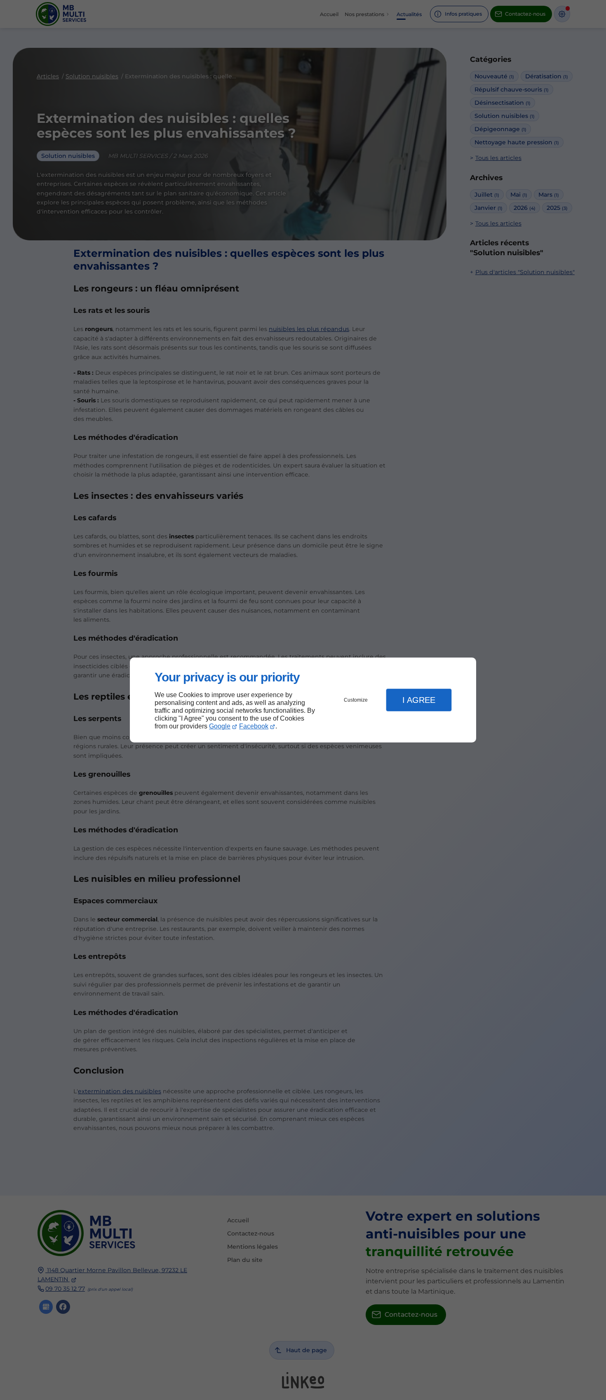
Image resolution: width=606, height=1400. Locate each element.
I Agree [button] (418, 700)
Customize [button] (356, 700)
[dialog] (303, 700)
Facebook (253, 726)
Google (219, 726)
